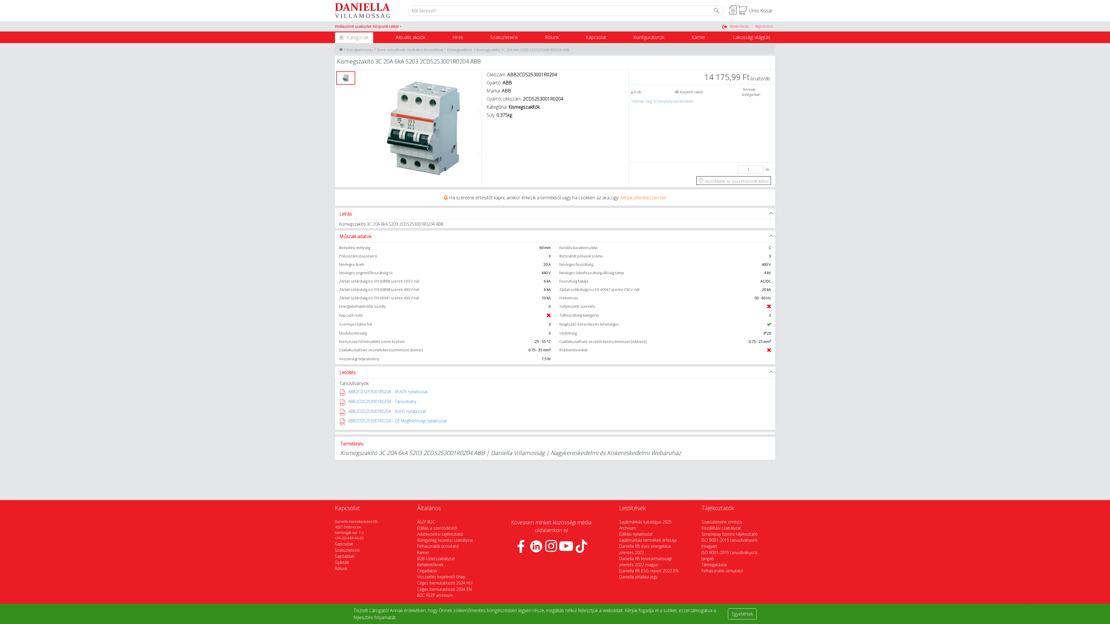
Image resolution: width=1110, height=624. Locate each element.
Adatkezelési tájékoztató (440, 534)
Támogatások (714, 564)
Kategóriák (358, 37)
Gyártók (342, 562)
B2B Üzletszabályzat (436, 558)
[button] (368, 26)
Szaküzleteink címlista (722, 522)
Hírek (457, 37)
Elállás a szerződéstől (437, 528)
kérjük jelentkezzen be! (643, 197)
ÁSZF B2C (426, 522)
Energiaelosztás (360, 49)
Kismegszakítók (460, 49)
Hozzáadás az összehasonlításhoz (736, 181)
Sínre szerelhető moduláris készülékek (410, 49)
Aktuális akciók (410, 37)
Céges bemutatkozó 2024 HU (444, 583)
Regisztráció (764, 26)
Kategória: (513, 107)
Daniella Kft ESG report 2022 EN (648, 570)
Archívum (627, 528)
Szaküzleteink (504, 37)
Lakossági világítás (751, 37)
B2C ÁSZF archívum (435, 595)
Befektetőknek (430, 564)
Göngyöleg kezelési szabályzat (445, 540)
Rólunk (552, 37)
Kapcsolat (596, 37)
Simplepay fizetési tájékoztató (730, 534)
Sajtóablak (344, 556)
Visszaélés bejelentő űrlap (441, 577)
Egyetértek (742, 614)
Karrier (698, 37)
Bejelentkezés (739, 26)
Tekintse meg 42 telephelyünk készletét (662, 101)
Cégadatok (427, 570)
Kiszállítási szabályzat (721, 528)
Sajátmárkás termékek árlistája (648, 540)
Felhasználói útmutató (438, 546)
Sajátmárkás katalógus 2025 (645, 522)
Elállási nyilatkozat (636, 534)
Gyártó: (499, 82)
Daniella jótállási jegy (638, 577)
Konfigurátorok (648, 37)
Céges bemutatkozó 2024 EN (444, 589)
